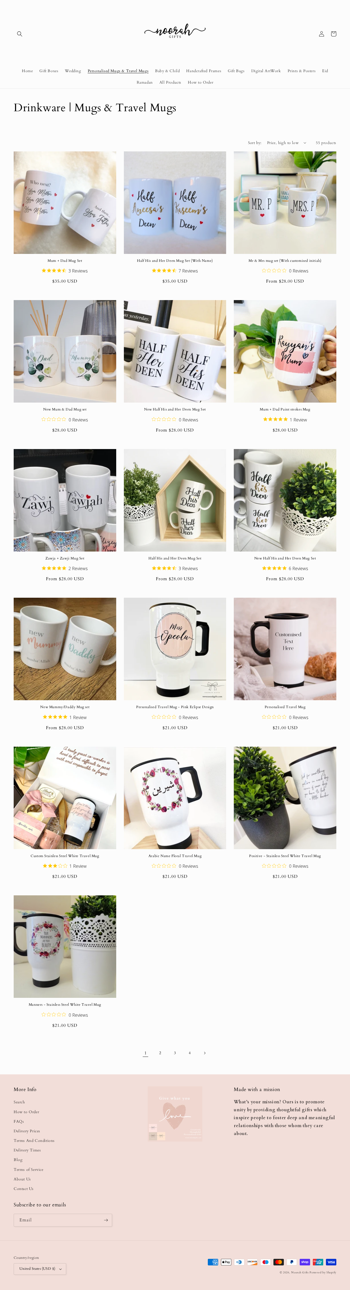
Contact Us (24, 1188)
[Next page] (205, 1053)
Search (19, 1102)
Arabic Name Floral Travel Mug (175, 856)
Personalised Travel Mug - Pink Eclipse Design (175, 707)
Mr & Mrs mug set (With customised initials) (285, 261)
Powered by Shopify (323, 1272)
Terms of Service (28, 1169)
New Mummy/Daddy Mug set (64, 707)
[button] (20, 34)
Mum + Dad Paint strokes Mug (285, 409)
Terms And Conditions (34, 1140)
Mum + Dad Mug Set (65, 261)
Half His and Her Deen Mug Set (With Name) (175, 261)
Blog (18, 1159)
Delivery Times (27, 1150)
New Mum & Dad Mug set (65, 409)
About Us (22, 1179)
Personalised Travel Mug (285, 707)
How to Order (26, 1112)
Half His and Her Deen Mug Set (174, 558)
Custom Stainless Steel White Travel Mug (65, 856)
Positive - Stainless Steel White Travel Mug (285, 856)
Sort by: (255, 142)
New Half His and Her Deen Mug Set (175, 409)
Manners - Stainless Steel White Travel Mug (65, 1004)
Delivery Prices (27, 1131)
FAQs (19, 1121)
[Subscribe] (106, 1220)
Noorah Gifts (299, 1272)
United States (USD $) (37, 1268)
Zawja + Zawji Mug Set (64, 558)
